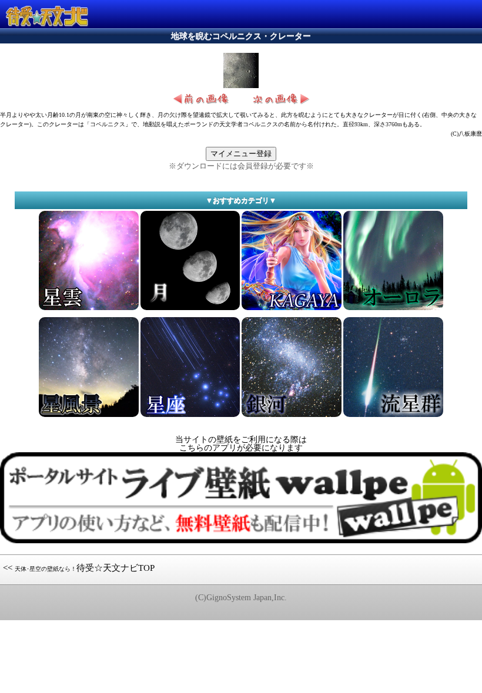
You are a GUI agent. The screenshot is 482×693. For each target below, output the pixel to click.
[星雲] (89, 309)
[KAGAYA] (292, 309)
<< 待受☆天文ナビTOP (79, 568)
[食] (292, 416)
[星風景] (89, 416)
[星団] (393, 309)
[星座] (190, 416)
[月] (190, 309)
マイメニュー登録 (241, 153)
